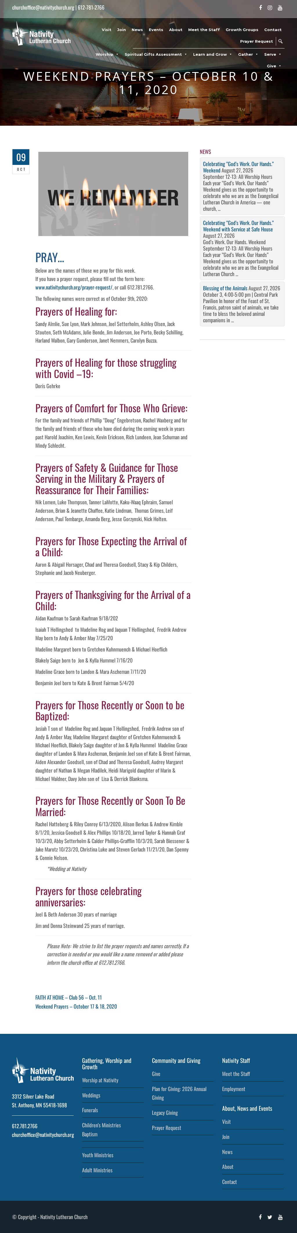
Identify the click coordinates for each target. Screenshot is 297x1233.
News (137, 29)
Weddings (91, 1095)
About (175, 29)
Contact (273, 29)
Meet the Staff (204, 29)
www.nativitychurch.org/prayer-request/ (74, 287)
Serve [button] (270, 54)
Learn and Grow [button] (210, 54)
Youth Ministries (97, 1155)
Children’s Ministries (101, 1125)
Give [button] (271, 66)
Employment (233, 1088)
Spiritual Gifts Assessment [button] (153, 54)
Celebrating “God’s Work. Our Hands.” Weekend (238, 167)
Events (156, 29)
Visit (106, 29)
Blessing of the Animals (225, 288)
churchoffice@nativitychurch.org (43, 7)
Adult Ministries (97, 1170)
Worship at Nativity (100, 1080)
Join (121, 29)
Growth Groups (242, 29)
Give (156, 1073)
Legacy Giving (165, 1112)
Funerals (90, 1110)
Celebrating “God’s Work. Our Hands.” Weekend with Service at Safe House (238, 226)
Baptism (89, 1134)
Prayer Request (256, 41)
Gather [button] (245, 54)
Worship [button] (104, 54)
